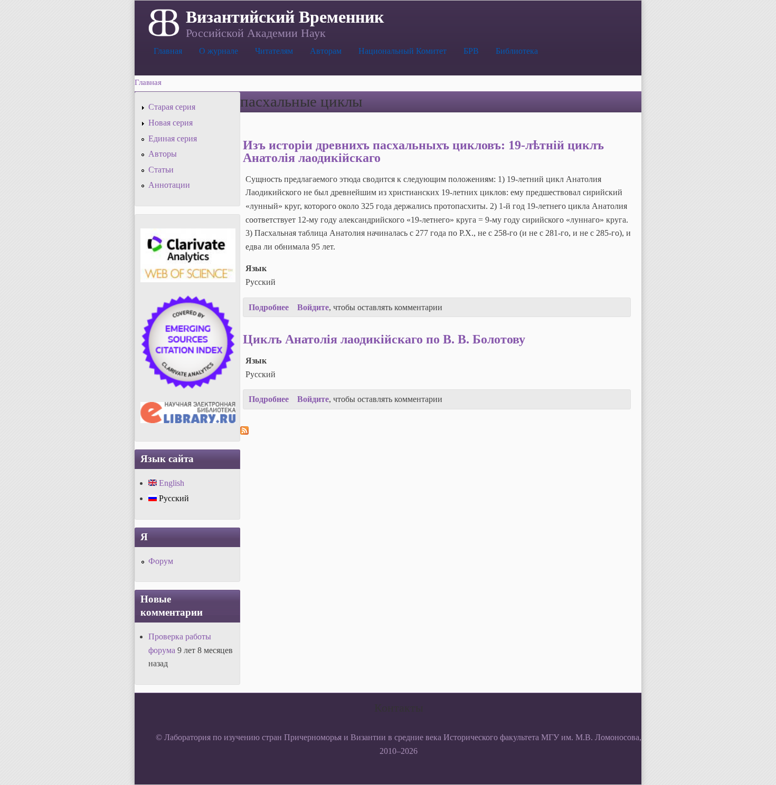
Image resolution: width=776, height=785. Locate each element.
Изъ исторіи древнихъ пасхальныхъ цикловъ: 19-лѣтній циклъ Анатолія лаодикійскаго (423, 151)
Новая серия (170, 122)
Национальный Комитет (402, 50)
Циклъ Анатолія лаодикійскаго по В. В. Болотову (384, 339)
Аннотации (169, 184)
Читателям (274, 50)
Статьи (161, 169)
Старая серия (171, 106)
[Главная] (163, 21)
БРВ (471, 50)
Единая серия (172, 138)
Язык (256, 268)
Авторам (326, 50)
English (170, 482)
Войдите (313, 307)
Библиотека (517, 50)
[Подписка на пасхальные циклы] (244, 431)
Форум (160, 561)
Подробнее (269, 307)
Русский (173, 498)
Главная (168, 50)
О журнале (218, 50)
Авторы (162, 153)
